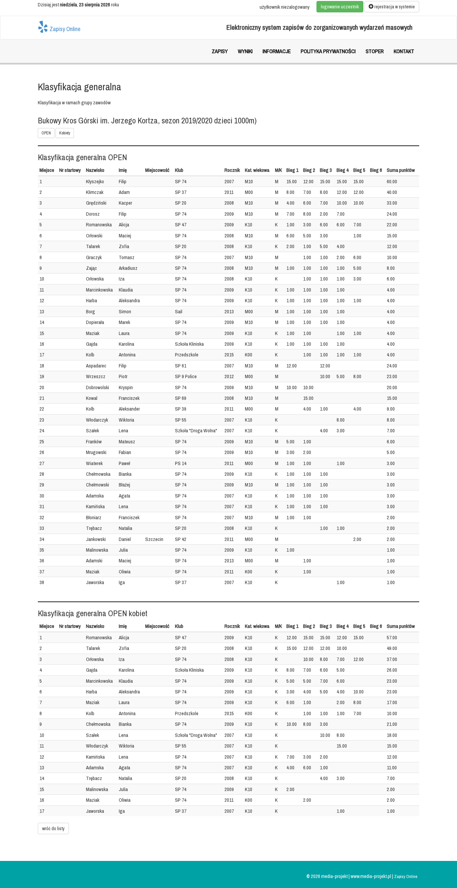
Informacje (277, 51)
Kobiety (64, 133)
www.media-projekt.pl (371, 876)
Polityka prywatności (328, 51)
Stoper (375, 51)
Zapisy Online (64, 29)
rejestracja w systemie (394, 7)
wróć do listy (53, 828)
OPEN (46, 133)
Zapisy (220, 51)
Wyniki (245, 51)
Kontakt (404, 51)
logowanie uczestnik (340, 7)
